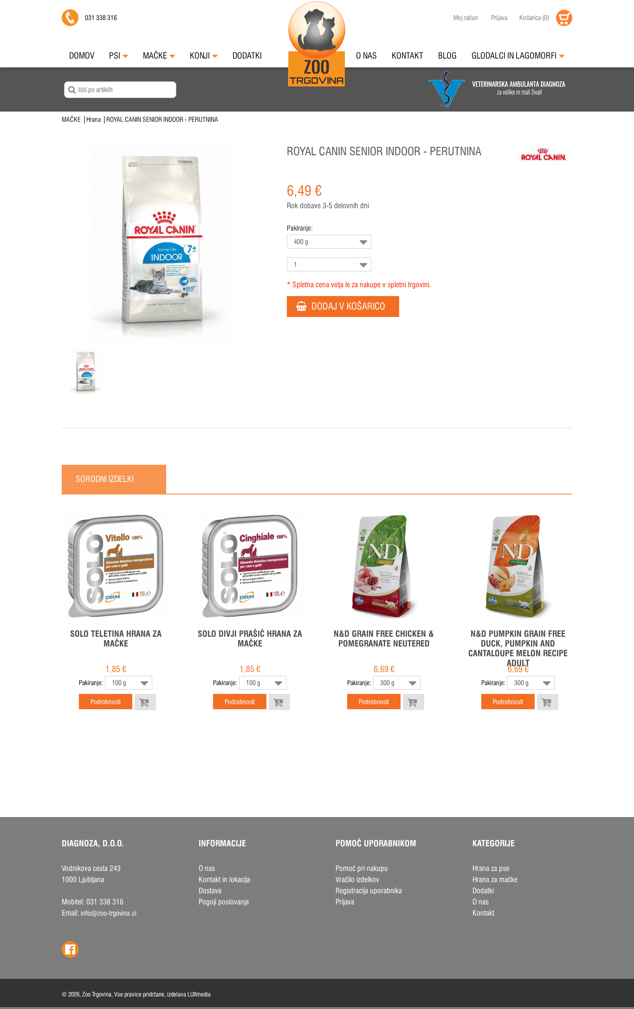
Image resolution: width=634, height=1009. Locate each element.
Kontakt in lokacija (224, 879)
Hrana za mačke (495, 879)
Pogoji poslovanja (224, 901)
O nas (366, 55)
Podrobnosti (106, 702)
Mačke (155, 55)
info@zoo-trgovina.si (108, 913)
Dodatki (247, 55)
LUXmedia (199, 994)
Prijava (499, 17)
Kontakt (407, 55)
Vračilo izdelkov (357, 879)
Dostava (210, 890)
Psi (114, 55)
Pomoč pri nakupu (362, 868)
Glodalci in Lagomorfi (514, 55)
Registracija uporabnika (369, 890)
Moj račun (465, 17)
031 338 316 (101, 17)
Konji (200, 55)
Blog (447, 55)
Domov (81, 55)
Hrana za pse (490, 868)
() (534, 17)
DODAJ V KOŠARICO (348, 306)
